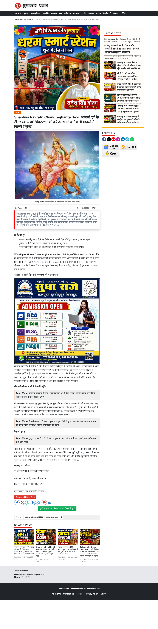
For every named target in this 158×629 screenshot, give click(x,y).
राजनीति (46, 13)
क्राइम (26, 13)
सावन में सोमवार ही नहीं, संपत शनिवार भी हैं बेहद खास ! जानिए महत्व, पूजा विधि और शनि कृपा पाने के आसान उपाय (24, 550)
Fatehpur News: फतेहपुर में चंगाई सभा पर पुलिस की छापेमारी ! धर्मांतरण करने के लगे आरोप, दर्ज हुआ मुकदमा (128, 119)
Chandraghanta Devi (54, 517)
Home (18, 13)
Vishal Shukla (23, 208)
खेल (60, 13)
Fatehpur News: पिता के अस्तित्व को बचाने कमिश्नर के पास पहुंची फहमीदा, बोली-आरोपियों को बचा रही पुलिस (129, 65)
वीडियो (124, 13)
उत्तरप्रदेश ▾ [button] (35, 13)
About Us (56, 594)
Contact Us (68, 594)
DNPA (103, 594)
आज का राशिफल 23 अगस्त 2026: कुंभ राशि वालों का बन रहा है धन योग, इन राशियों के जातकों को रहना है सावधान (128, 98)
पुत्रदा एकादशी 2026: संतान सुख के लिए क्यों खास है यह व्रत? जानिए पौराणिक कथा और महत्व (68, 550)
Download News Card (25, 497)
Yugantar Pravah (76, 588)
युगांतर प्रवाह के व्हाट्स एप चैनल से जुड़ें (57, 508)
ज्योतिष (83, 13)
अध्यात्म (91, 13)
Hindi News (19, 19)
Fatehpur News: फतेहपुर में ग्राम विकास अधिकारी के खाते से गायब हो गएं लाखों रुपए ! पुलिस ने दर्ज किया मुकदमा (128, 109)
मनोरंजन (67, 13)
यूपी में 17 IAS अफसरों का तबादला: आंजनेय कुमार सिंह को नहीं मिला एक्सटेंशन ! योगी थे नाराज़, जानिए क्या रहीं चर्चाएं (127, 76)
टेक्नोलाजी (107, 13)
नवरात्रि (19, 517)
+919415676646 (27, 577)
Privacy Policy (91, 594)
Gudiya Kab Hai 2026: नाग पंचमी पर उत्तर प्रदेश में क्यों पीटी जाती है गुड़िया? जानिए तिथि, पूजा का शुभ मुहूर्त (45, 551)
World (116, 13)
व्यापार (98, 13)
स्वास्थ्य (76, 13)
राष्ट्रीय (54, 13)
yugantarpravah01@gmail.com (31, 574)
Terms (79, 594)
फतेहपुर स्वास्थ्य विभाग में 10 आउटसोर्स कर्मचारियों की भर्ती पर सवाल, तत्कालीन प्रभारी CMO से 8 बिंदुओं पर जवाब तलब (121, 48)
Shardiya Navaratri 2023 (34, 517)
